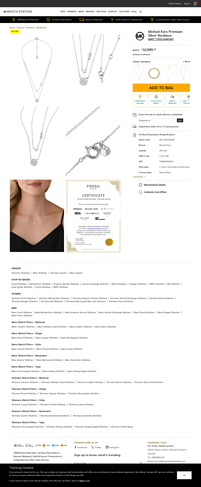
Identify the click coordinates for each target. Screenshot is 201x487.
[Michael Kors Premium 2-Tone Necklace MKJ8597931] (154, 73)
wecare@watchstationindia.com (169, 461)
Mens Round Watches (22, 337)
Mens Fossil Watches (22, 312)
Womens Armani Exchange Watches (128, 298)
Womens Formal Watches (53, 404)
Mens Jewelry (76, 273)
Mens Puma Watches (22, 315)
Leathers (124, 11)
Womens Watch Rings (122, 426)
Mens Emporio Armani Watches (80, 312)
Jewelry (112, 11)
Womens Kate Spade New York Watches (86, 301)
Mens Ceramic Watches (23, 326)
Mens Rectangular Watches (74, 337)
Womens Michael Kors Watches (54, 298)
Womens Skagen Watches (25, 301)
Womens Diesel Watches (161, 298)
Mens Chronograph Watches (26, 371)
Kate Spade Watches (22, 287)
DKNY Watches (156, 284)
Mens (81, 11)
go (180, 120)
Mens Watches (40, 273)
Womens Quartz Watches (24, 415)
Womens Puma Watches (121, 301)
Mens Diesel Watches (144, 312)
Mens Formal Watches (47, 349)
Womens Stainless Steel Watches (57, 382)
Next (188, 100)
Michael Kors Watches (40, 284)
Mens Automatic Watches (77, 360)
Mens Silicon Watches (105, 326)
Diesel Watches (119, 284)
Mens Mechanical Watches (49, 360)
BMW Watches (61, 287)
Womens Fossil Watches (24, 298)
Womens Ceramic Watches (25, 382)
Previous (134, 100)
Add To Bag (161, 87)
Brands (90, 11)
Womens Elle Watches (52, 301)
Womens (71, 11)
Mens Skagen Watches (169, 312)
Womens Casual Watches (24, 404)
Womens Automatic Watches (87, 415)
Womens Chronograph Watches (27, 426)
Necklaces (41, 27)
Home (12, 27)
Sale (134, 11)
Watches (101, 11)
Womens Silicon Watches (119, 382)
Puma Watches (42, 287)
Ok (184, 475)
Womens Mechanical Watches (55, 415)
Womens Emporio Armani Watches (90, 298)
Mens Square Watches (47, 337)
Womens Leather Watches (90, 382)
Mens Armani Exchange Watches (115, 312)
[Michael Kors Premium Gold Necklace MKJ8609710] (139, 73)
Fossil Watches (19, 284)
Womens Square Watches (52, 393)
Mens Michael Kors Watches (48, 312)
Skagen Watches (138, 284)
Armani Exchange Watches (95, 284)
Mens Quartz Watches (22, 360)
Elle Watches (173, 284)
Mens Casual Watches (22, 349)
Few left (15, 31)
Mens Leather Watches (81, 326)
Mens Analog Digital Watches (82, 371)
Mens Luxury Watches (71, 349)
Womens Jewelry (58, 273)
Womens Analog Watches (59, 426)
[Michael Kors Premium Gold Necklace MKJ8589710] (183, 73)
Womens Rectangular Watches (84, 393)
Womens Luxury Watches (81, 404)
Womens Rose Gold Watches (148, 382)
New (62, 11)
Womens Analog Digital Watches (91, 426)
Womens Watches (21, 273)
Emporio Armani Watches (66, 284)
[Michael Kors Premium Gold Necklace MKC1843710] (168, 73)
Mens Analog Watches (54, 371)
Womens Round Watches (24, 393)
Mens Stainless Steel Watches (52, 326)
